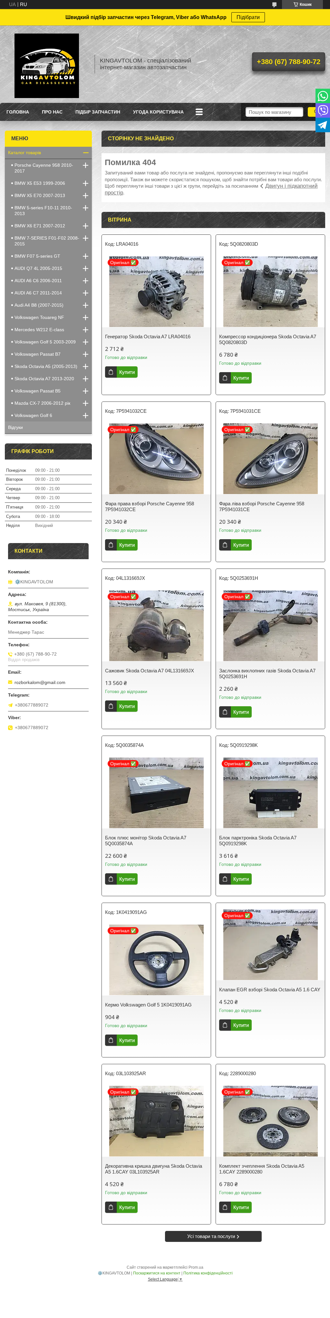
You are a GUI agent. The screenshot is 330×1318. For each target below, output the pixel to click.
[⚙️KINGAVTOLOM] (47, 64)
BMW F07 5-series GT (37, 256)
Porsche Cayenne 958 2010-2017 (44, 168)
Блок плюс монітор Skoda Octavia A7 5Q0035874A (145, 840)
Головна (17, 111)
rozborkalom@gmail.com (40, 682)
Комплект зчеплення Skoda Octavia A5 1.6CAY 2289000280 (261, 1168)
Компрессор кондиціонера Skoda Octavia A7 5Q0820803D (267, 339)
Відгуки (15, 427)
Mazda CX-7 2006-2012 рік (42, 403)
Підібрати (248, 17)
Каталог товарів (24, 152)
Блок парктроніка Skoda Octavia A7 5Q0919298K (257, 840)
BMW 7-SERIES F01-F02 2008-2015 (47, 240)
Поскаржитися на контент (156, 1273)
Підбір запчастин (97, 111)
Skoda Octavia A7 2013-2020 (44, 378)
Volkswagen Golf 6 (33, 415)
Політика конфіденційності (208, 1273)
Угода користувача (158, 111)
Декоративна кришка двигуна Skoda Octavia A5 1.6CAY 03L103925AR (153, 1168)
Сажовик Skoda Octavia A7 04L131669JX (149, 670)
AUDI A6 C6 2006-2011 (38, 280)
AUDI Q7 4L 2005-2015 (38, 268)
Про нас (52, 111)
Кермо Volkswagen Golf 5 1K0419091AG (148, 1004)
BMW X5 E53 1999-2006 (40, 183)
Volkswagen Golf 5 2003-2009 (45, 341)
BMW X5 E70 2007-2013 (40, 195)
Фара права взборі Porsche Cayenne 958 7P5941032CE (149, 506)
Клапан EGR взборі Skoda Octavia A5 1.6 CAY (269, 989)
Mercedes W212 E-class (39, 329)
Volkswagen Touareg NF (39, 317)
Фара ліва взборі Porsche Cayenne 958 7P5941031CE (261, 506)
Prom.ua (196, 1267)
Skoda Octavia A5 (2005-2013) (46, 366)
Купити (127, 372)
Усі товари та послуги (211, 1236)
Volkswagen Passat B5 (38, 390)
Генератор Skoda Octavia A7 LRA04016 (147, 336)
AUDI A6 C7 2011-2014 (38, 292)
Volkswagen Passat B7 (38, 354)
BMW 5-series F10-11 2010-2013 (43, 210)
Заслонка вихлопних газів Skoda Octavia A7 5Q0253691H (267, 673)
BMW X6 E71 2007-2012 (40, 225)
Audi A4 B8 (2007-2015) (39, 305)
